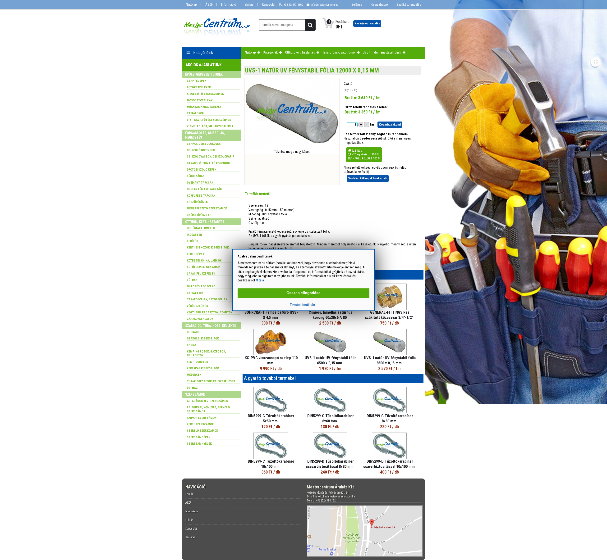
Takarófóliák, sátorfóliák (338, 52)
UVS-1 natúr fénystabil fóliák (382, 52)
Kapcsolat (269, 4)
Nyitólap (191, 4)
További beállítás (302, 305)
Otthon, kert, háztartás (300, 52)
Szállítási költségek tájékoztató (367, 178)
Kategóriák (270, 52)
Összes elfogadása (303, 293)
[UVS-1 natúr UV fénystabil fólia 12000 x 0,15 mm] (291, 148)
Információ (228, 4)
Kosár (367, 23)
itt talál (260, 280)
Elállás (249, 4)
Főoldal (189, 494)
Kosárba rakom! (390, 124)
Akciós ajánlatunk (203, 64)
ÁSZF (209, 4)
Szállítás (190, 537)
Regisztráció (379, 4)
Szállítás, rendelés (408, 4)
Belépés (357, 4)
